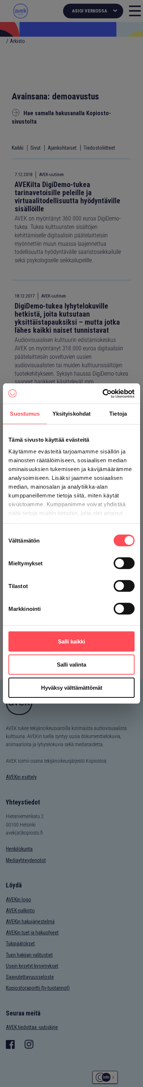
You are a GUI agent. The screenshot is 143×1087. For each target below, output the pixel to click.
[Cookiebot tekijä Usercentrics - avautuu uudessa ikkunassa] (103, 393)
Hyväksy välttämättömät (71, 688)
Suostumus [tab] (25, 414)
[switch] (124, 563)
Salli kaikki (71, 641)
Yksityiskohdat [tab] (71, 414)
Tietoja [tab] (118, 414)
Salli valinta (71, 664)
